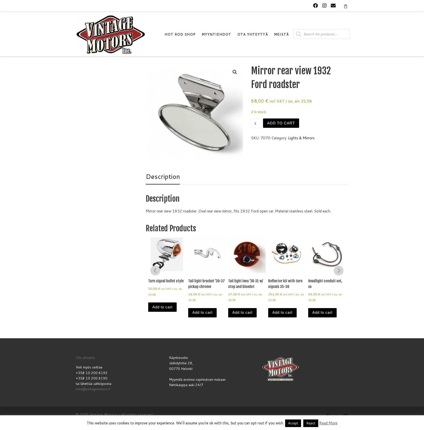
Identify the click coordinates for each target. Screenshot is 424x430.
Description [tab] (163, 176)
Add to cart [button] (162, 307)
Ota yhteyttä (85, 357)
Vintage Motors (103, 414)
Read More (328, 423)
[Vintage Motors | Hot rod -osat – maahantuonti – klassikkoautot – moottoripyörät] (111, 33)
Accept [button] (293, 423)
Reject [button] (310, 423)
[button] (234, 72)
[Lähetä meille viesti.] (333, 5)
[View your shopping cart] (345, 6)
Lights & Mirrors (301, 138)
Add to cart (281, 123)
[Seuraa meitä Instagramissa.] (324, 5)
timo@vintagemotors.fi (93, 389)
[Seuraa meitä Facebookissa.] (315, 5)
